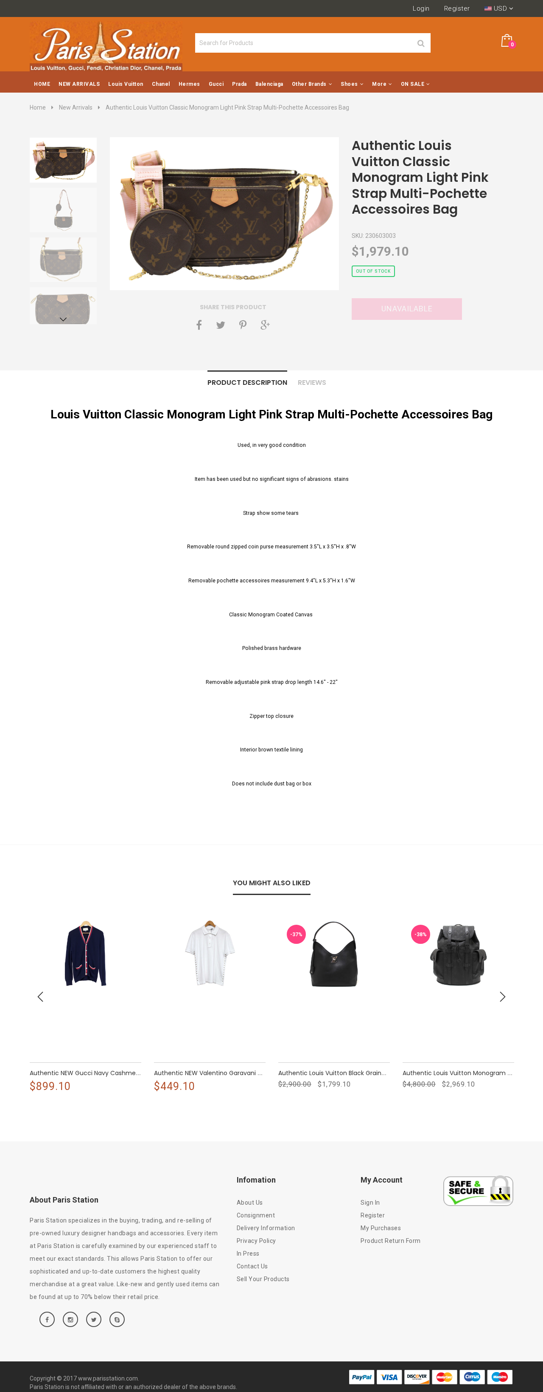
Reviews (312, 382)
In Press (248, 1253)
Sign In (370, 1202)
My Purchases (381, 1228)
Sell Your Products (263, 1279)
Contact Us (252, 1266)
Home (38, 107)
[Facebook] (199, 325)
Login (421, 8)
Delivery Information (266, 1228)
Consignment (256, 1215)
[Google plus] (265, 325)
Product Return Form (391, 1240)
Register (457, 8)
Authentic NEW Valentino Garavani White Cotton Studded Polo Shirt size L (281, 1073)
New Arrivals (75, 107)
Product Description (247, 382)
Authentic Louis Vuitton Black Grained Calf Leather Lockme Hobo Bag (399, 1073)
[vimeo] (242, 325)
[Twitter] (220, 325)
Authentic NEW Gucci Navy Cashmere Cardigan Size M (129, 1073)
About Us (250, 1202)
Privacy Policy (256, 1240)
